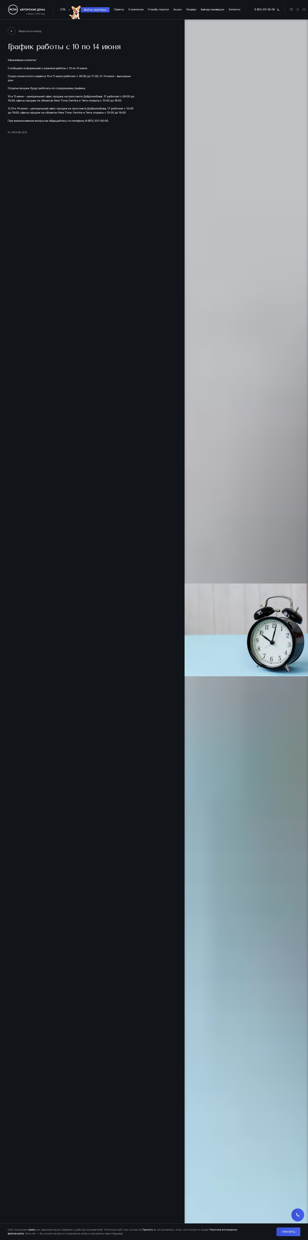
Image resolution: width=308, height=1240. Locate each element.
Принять (288, 1231)
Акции (177, 9)
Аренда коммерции (212, 9)
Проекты (119, 9)
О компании (135, 9)
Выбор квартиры (95, 9)
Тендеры (191, 9)
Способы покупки (158, 9)
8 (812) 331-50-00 (265, 9)
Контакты (234, 9)
